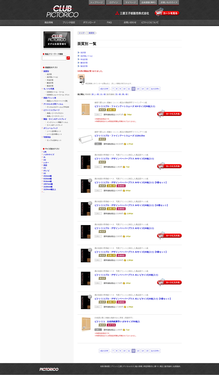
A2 (45, 173)
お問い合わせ (129, 23)
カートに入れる (169, 114)
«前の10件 (104, 89)
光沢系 (83, 53)
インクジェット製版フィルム (57, 122)
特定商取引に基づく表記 (153, 366)
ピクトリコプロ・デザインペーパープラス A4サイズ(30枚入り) (124, 158)
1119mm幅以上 (50, 189)
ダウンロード (89, 23)
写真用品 (47, 137)
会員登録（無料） (148, 3)
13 (138, 89)
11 (129, 89)
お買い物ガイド (168, 3)
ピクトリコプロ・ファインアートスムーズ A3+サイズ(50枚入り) (125, 106)
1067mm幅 (48, 184)
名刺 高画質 (105, 366)
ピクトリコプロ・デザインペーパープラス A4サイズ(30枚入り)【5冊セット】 (131, 182)
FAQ (109, 23)
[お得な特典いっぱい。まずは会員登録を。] (57, 49)
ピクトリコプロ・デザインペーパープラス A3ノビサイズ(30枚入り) (126, 275)
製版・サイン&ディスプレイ (55, 119)
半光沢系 (84, 59)
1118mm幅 (48, 187)
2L (45, 157)
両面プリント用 (50, 98)
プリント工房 (116, 366)
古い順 (103, 94)
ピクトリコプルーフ (52, 110)
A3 (45, 168)
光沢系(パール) (86, 56)
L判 (45, 152)
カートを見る (167, 12)
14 (143, 89)
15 (147, 89)
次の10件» (155, 89)
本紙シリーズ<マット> (55, 116)
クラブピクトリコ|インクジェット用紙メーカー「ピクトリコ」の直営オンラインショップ (59, 11)
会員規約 (176, 366)
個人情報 (138, 366)
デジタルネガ (128, 366)
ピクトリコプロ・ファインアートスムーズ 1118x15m (120, 135)
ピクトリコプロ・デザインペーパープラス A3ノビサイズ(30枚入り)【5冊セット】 (133, 298)
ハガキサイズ (49, 155)
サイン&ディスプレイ (55, 125)
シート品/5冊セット (54, 131)
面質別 (46, 71)
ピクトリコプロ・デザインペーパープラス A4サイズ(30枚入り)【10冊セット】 (132, 205)
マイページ (130, 3)
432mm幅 (48, 176)
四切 (45, 165)
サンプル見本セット (54, 140)
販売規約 (168, 366)
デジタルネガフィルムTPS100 (58, 107)
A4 (45, 160)
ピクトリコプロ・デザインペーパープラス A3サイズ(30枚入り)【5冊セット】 (131, 252)
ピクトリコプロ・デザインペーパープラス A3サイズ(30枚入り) (124, 228)
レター (46, 163)
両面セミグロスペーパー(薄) (57, 101)
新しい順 (95, 94)
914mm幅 (48, 181)
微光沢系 (84, 63)
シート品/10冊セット (54, 134)
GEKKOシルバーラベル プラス (58, 95)
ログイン (114, 3)
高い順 (125, 94)
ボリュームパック (51, 128)
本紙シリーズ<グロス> (55, 113)
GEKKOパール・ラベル (55, 92)
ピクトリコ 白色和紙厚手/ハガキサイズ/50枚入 (117, 321)
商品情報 (49, 23)
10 (124, 89)
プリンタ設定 (69, 23)
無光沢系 (84, 66)
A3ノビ (46, 171)
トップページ (97, 3)
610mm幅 (48, 179)
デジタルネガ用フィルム (53, 104)
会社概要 (150, 23)
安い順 (118, 94)
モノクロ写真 (49, 89)
